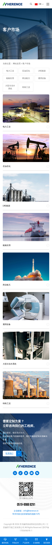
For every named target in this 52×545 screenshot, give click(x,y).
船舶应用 (10, 78)
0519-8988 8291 (26, 505)
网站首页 (17, 63)
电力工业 (10, 70)
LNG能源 (42, 70)
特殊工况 (26, 87)
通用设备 (42, 78)
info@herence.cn (30, 510)
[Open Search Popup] (31, 4)
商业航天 (26, 78)
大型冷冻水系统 (10, 87)
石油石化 (26, 70)
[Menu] (47, 4)
